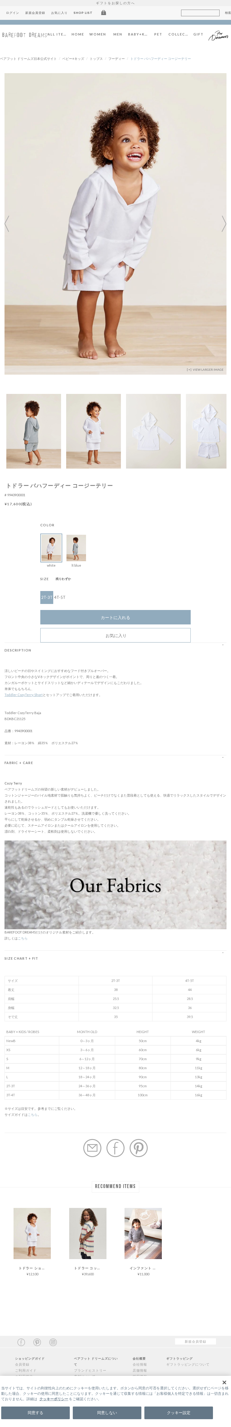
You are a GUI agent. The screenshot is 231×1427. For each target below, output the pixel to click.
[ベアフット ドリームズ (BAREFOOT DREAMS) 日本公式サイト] (25, 34)
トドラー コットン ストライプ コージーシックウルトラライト (90, 1268)
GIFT (198, 34)
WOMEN (97, 34)
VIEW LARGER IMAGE (207, 369)
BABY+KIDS (138, 34)
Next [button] (220, 224)
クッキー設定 (179, 1412)
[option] (115, 224)
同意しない (107, 1412)
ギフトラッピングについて (188, 1364)
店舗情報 (140, 1370)
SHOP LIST (83, 12)
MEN (117, 34)
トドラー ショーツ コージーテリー (35, 1268)
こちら (23, 938)
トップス (96, 58)
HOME (78, 34)
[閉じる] (224, 1382)
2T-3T (47, 597)
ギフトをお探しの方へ (115, 3)
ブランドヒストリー (90, 1370)
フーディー (116, 58)
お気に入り (59, 12)
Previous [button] (11, 224)
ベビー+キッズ (73, 58)
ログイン (12, 12)
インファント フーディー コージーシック (146, 1268)
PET (158, 34)
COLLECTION (178, 34)
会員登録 (22, 1364)
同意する (36, 1412)
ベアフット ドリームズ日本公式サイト (28, 58)
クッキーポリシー (53, 1399)
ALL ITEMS (58, 34)
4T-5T (60, 597)
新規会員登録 (35, 12)
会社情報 (140, 1364)
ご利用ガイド (26, 1370)
